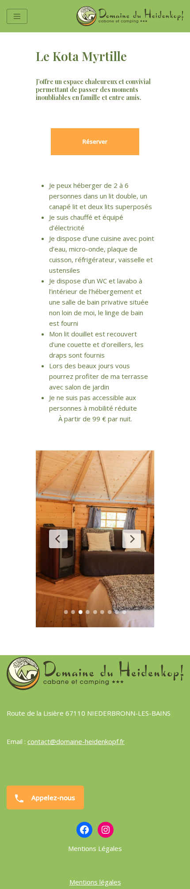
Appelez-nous (52, 797)
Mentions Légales (95, 848)
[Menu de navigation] (17, 16)
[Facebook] (84, 830)
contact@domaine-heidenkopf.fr (76, 741)
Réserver (95, 141)
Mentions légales (95, 882)
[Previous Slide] (58, 539)
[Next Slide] (131, 539)
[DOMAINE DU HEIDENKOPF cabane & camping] (129, 16)
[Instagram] (106, 830)
